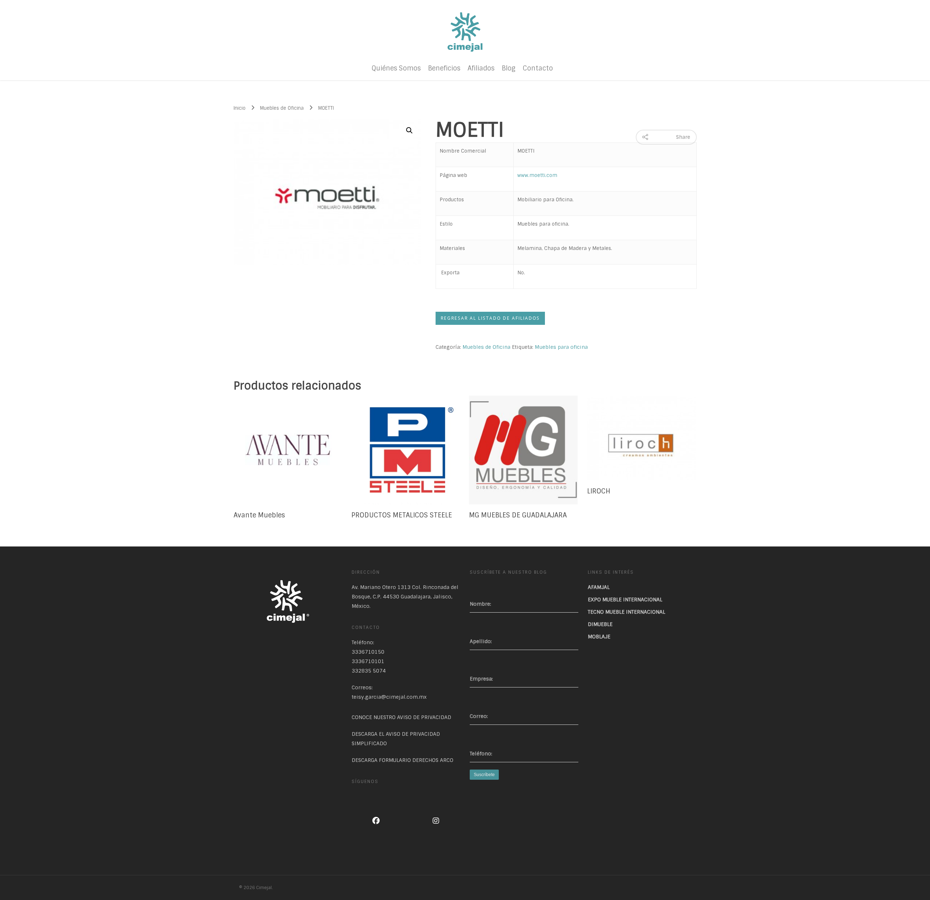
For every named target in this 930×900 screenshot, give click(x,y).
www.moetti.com (537, 175)
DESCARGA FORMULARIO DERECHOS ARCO (402, 760)
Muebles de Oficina (282, 108)
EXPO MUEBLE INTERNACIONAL (625, 599)
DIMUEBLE (600, 624)
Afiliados (481, 68)
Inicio (240, 108)
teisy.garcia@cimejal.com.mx (389, 697)
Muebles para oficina (561, 347)
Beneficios (444, 68)
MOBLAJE (599, 636)
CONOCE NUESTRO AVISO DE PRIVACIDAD (401, 717)
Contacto (538, 68)
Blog (508, 68)
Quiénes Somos (396, 68)
